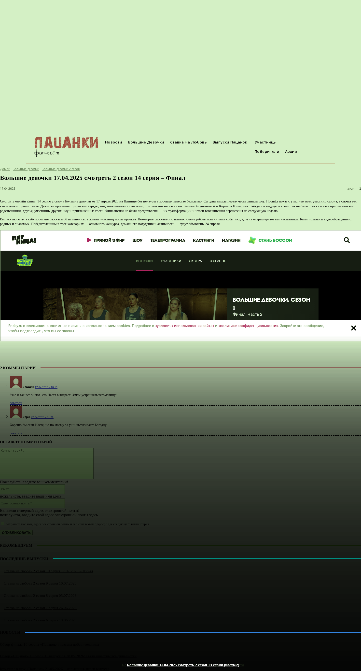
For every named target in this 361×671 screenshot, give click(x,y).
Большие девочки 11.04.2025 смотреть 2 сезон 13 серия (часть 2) (183, 665)
